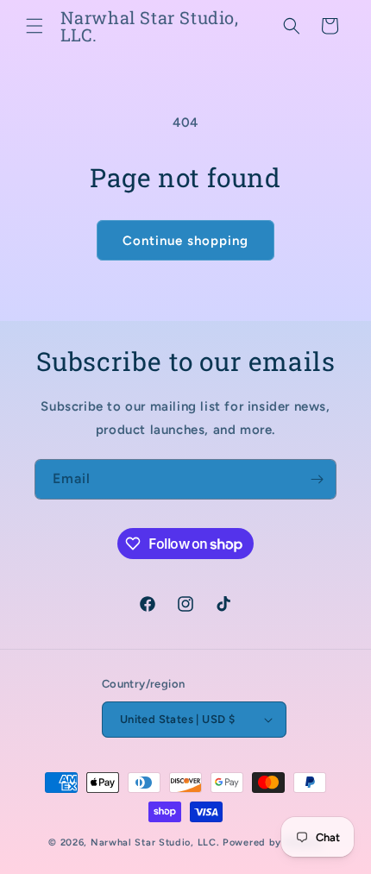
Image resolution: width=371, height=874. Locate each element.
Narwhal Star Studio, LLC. (157, 842)
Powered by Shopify (273, 842)
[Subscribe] (317, 479)
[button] (34, 26)
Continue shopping (185, 240)
